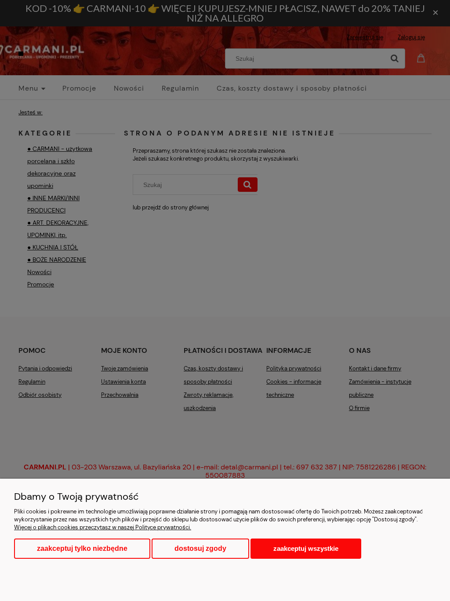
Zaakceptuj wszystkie (305, 548)
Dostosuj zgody (200, 548)
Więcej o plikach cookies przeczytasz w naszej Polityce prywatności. (102, 527)
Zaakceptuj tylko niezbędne (82, 548)
